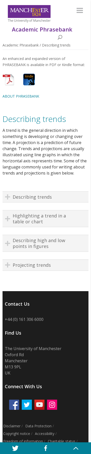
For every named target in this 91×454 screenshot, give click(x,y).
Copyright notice (16, 433)
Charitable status (61, 441)
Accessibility (44, 433)
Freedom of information (23, 441)
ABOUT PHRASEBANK (21, 96)
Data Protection (38, 426)
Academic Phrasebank (21, 45)
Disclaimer (11, 426)
